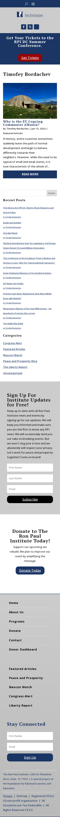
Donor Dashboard (23, 649)
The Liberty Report (15, 367)
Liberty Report (20, 705)
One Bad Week (10, 233)
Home (13, 603)
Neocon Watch (12, 355)
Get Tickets (30, 58)
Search (51, 193)
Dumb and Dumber (12, 222)
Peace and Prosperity (26, 678)
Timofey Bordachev (17, 128)
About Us (16, 612)
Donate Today (30, 570)
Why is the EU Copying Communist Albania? (23, 123)
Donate (15, 631)
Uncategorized (12, 373)
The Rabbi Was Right (13, 323)
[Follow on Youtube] (36, 26)
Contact (15, 640)
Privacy (7, 796)
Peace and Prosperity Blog (20, 361)
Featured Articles (13, 133)
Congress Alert (12, 343)
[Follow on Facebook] (23, 26)
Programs (16, 621)
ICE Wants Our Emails (13, 283)
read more (30, 174)
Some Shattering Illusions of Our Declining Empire (27, 273)
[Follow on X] (30, 26)
